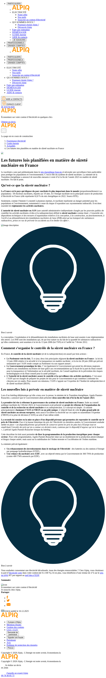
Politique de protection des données (22, 645)
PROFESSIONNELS (16, 43)
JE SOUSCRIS (19, 40)
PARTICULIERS (14, 4)
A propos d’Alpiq (14, 622)
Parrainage (11, 640)
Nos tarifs (22, 17)
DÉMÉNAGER (19, 32)
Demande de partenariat (13, 633)
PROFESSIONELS (15, 60)
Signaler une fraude (15, 637)
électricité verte (15, 573)
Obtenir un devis (8, 122)
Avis (9, 642)
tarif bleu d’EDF (32, 575)
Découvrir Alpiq (25, 27)
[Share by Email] (8, 605)
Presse (10, 648)
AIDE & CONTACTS (14, 99)
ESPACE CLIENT (13, 104)
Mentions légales (14, 625)
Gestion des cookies (15, 627)
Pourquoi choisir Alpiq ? (28, 25)
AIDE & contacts (19, 37)
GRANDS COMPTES (16, 46)
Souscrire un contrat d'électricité (31, 20)
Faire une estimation (21, 30)
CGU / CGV (12, 630)
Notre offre (22, 15)
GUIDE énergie (19, 35)
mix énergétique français (51, 172)
